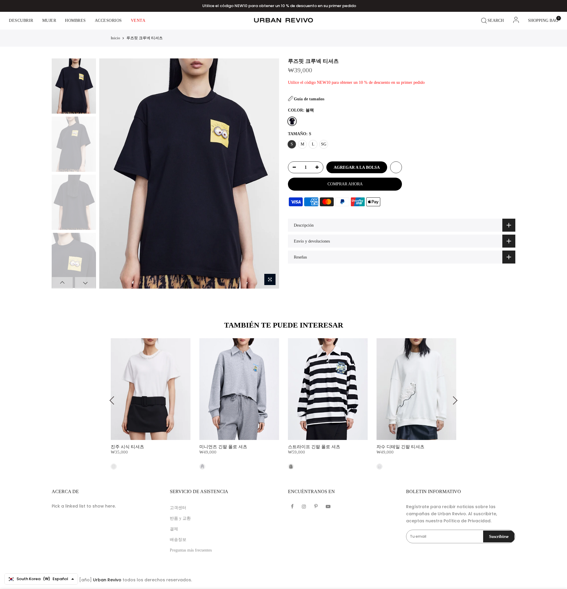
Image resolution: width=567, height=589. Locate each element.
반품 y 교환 (180, 518)
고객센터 (178, 507)
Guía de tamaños (309, 99)
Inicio (115, 38)
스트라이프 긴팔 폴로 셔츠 (314, 446)
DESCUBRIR (21, 20)
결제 (174, 529)
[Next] (269, 173)
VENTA (138, 20)
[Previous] (108, 173)
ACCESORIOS (108, 20)
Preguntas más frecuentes (191, 550)
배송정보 (178, 539)
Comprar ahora (345, 184)
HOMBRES (75, 20)
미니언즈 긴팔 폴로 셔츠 (223, 446)
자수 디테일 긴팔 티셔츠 (400, 446)
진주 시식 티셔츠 (127, 446)
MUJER (49, 20)
